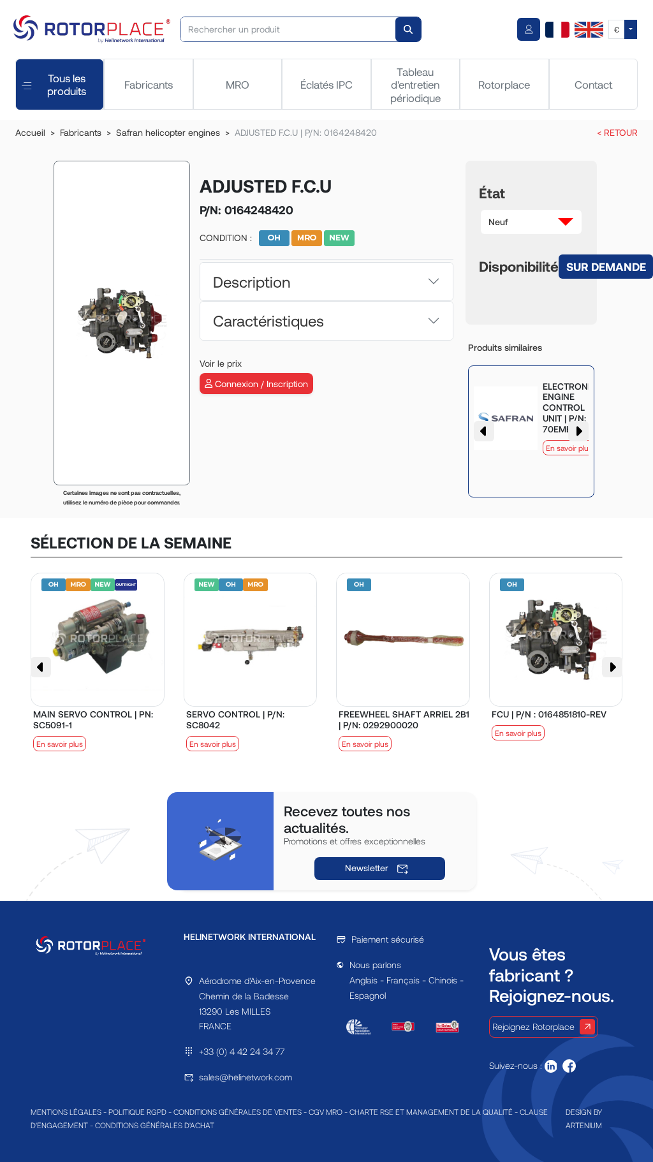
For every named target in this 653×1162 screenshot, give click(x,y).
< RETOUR (617, 132)
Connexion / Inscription (260, 383)
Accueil (30, 132)
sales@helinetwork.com (245, 1076)
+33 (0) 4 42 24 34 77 (241, 1051)
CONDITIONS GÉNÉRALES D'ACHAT (154, 1125)
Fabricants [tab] (148, 84)
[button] (531, 222)
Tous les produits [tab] (66, 84)
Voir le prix (221, 363)
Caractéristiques (268, 320)
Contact (593, 84)
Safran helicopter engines (168, 132)
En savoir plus (569, 447)
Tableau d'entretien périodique (415, 84)
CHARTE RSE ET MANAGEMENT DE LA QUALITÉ (431, 1111)
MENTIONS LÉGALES (66, 1111)
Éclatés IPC (326, 84)
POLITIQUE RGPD (137, 1111)
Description (251, 281)
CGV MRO (325, 1111)
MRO (237, 84)
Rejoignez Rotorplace (533, 1026)
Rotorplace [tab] (504, 84)
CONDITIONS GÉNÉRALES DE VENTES (237, 1111)
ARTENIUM (584, 1125)
